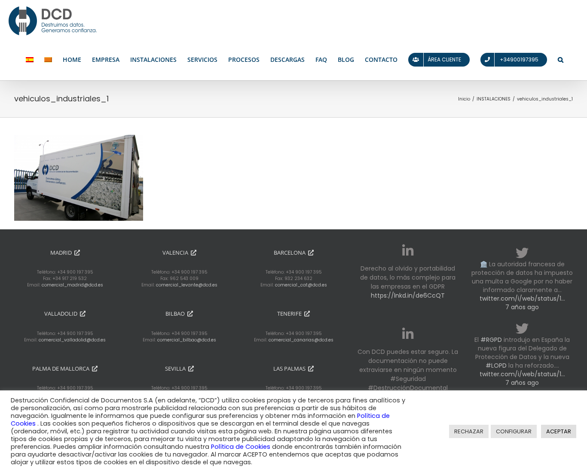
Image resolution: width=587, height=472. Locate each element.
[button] (560, 60)
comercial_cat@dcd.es (301, 285)
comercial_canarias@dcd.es (301, 340)
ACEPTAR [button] (558, 431)
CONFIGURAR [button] (514, 431)
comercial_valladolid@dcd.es (72, 340)
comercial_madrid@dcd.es (72, 285)
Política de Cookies (241, 446)
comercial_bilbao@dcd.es (186, 340)
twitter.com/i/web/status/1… (522, 298)
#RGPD (491, 339)
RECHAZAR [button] (468, 431)
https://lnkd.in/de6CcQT (408, 295)
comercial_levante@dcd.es (186, 285)
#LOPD (496, 365)
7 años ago (522, 307)
